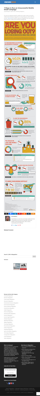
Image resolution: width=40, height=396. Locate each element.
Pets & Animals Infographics (9, 326)
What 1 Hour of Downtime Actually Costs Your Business (28, 357)
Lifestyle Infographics (8, 318)
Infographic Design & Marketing (21, 388)
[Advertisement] (20, 240)
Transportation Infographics (9, 334)
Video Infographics (7, 338)
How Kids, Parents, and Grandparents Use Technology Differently (28, 353)
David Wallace (7, 11)
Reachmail (10, 18)
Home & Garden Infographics (10, 313)
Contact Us (17, 389)
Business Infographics (8, 297)
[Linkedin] (15, 214)
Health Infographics (8, 310)
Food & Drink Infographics (9, 308)
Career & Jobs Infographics (9, 299)
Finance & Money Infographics (10, 306)
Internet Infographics (8, 315)
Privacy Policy (32, 389)
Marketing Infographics (20, 11)
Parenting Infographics (8, 324)
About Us (12, 389)
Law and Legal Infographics (9, 317)
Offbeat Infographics (8, 322)
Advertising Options (24, 389)
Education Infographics (8, 301)
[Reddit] (24, 214)
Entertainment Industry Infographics (11, 303)
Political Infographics (8, 327)
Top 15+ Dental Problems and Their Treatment (29, 347)
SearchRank (30, 392)
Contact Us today (7, 359)
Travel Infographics (8, 336)
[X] (6, 214)
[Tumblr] (29, 214)
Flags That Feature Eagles (27, 355)
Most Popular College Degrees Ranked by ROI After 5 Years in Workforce (28, 363)
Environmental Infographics (9, 304)
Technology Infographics (9, 333)
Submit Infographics (10, 388)
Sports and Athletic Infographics (10, 331)
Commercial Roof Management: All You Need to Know (28, 360)
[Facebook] (11, 214)
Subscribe (10, 375)
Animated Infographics (8, 295)
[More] (33, 214)
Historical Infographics (8, 311)
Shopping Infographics (8, 329)
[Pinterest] (20, 214)
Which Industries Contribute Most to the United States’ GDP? (28, 350)
